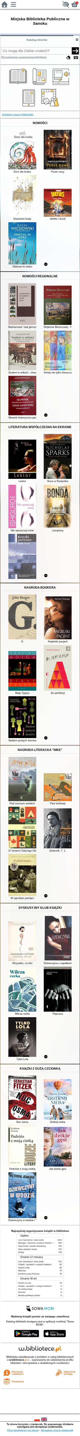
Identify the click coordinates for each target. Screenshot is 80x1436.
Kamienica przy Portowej (28, 1274)
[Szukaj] (75, 50)
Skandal (21, 1292)
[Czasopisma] (40, 85)
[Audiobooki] (61, 85)
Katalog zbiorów (37, 39)
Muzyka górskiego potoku (29, 1295)
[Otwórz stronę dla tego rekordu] (23, 150)
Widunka (22, 1271)
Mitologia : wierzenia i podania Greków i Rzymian (39, 1243)
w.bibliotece (18, 1359)
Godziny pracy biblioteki (17, 114)
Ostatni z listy (24, 1268)
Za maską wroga (25, 1289)
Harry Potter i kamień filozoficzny (32, 1246)
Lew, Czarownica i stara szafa (31, 1240)
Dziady (21, 1252)
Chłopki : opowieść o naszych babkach (35, 1264)
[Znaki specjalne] (76, 57)
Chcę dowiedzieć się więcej (23, 1430)
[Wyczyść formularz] (68, 57)
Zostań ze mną (24, 1283)
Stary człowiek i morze (27, 1249)
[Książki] (19, 85)
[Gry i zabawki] (51, 106)
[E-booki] (29, 106)
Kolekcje (42, 57)
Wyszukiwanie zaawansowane (19, 57)
